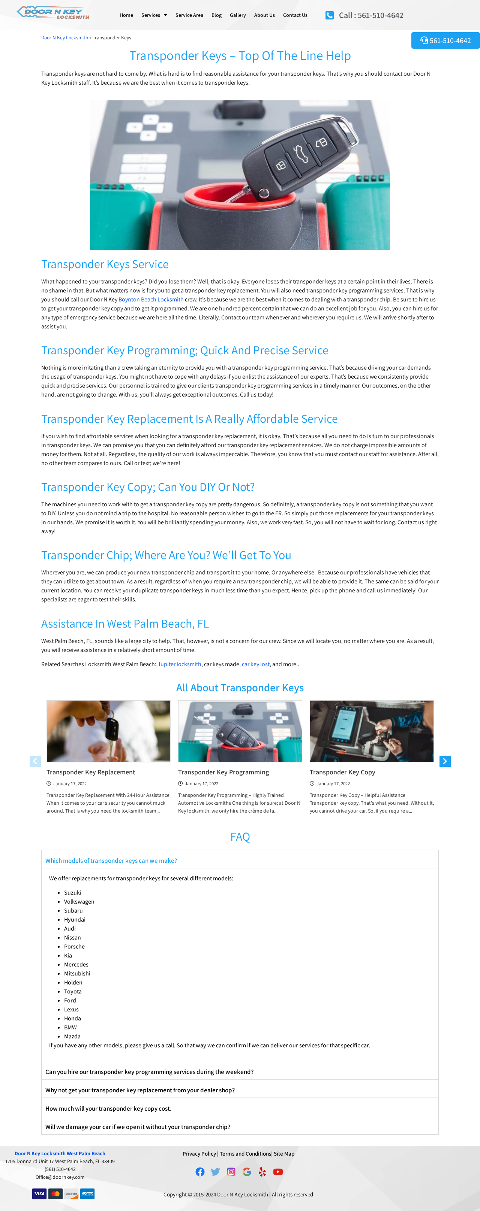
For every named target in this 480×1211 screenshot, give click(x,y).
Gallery (238, 15)
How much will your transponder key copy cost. (108, 1108)
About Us (264, 15)
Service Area (189, 15)
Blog (217, 15)
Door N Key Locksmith (64, 37)
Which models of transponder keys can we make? (111, 860)
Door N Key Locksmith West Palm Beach (60, 1153)
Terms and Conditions (245, 1153)
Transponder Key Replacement (90, 772)
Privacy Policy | (201, 1153)
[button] (240, 859)
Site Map (284, 1153)
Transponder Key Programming (223, 772)
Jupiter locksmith (179, 664)
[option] (108, 760)
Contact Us (295, 15)
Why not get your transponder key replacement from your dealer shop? (140, 1090)
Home (126, 15)
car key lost (256, 664)
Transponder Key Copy (342, 772)
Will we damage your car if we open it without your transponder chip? (137, 1127)
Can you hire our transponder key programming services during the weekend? (149, 1072)
